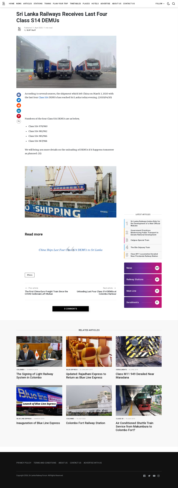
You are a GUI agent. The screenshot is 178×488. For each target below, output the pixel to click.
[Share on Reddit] (19, 105)
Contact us (129, 4)
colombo (20, 369)
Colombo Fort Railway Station (85, 423)
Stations (38, 4)
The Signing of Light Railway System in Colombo (34, 375)
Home (11, 4)
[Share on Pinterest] (19, 116)
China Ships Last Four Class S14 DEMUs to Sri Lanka (70, 250)
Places (86, 4)
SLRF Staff (31, 30)
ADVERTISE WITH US (93, 463)
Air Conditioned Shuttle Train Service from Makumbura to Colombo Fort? (134, 426)
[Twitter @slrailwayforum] (149, 475)
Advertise (105, 4)
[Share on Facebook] (19, 95)
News (18, 4)
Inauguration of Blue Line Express (38, 423)
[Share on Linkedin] (19, 111)
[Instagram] (158, 475)
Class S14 (43, 97)
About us (116, 4)
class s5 (119, 419)
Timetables (75, 4)
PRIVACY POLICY (23, 463)
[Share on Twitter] (19, 100)
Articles (27, 4)
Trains (47, 4)
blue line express (24, 419)
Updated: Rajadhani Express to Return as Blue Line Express (86, 375)
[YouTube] (154, 475)
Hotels (95, 4)
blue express (71, 369)
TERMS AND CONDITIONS (45, 463)
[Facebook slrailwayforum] (144, 475)
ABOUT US (63, 463)
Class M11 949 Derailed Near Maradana (135, 375)
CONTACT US (75, 463)
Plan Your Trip (60, 4)
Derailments (121, 369)
